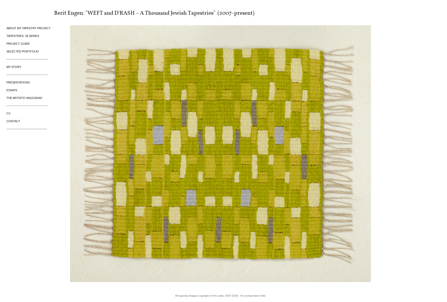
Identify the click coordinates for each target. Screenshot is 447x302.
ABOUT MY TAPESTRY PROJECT (28, 28)
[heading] (19, 12)
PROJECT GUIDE (18, 43)
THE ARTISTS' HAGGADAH (24, 97)
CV (8, 113)
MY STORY (13, 66)
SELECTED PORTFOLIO (22, 51)
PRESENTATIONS (18, 82)
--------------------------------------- (26, 128)
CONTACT (13, 121)
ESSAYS (11, 90)
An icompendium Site (253, 295)
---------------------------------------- (27, 59)
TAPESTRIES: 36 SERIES (22, 35)
